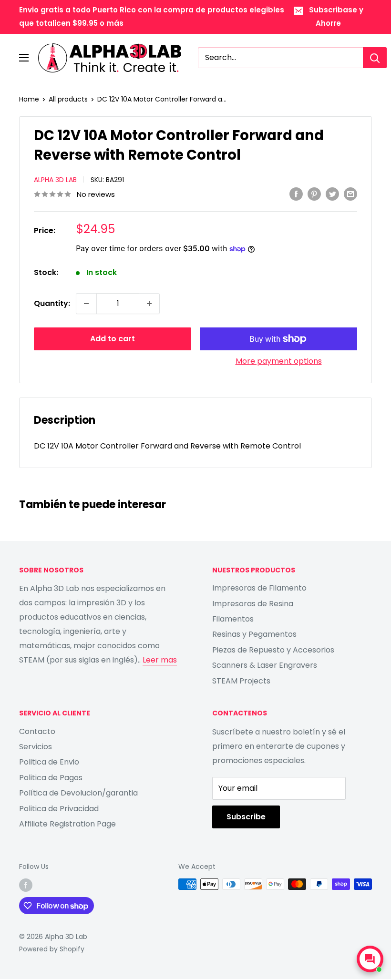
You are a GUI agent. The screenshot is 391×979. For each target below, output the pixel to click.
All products (68, 99)
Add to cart (112, 338)
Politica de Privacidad (59, 808)
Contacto (37, 731)
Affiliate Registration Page (67, 823)
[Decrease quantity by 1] (86, 304)
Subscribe (246, 816)
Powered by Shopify (51, 949)
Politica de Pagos (50, 777)
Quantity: (52, 303)
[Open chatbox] (370, 959)
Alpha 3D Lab (55, 179)
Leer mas (160, 659)
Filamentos (233, 618)
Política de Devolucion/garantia (78, 792)
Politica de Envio (49, 761)
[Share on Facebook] (296, 193)
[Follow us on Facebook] (25, 885)
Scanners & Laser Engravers (264, 665)
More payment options (279, 361)
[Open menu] (24, 57)
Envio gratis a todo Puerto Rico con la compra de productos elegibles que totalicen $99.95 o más (151, 16)
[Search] (375, 57)
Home (29, 99)
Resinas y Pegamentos (254, 634)
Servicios (35, 746)
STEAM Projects (241, 680)
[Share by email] (350, 193)
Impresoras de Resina (252, 603)
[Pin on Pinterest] (314, 193)
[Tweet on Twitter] (332, 193)
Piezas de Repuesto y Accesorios (273, 649)
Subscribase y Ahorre (336, 16)
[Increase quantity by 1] (149, 304)
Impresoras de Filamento (259, 587)
